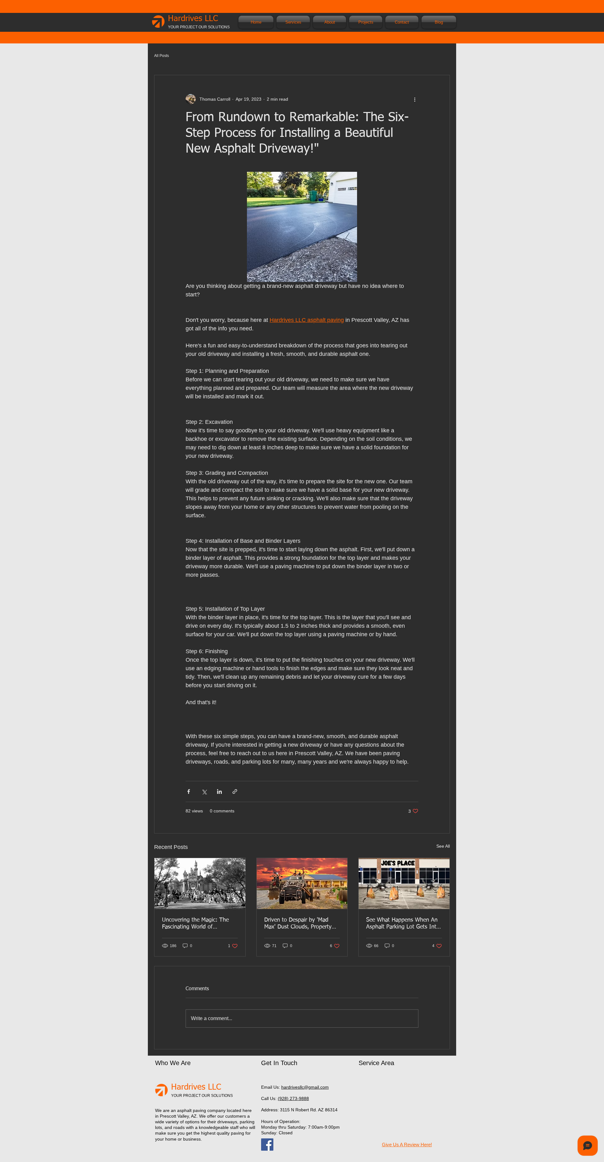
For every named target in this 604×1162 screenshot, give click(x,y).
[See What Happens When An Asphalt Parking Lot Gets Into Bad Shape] (404, 883)
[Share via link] (235, 791)
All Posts (161, 55)
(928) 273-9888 (293, 1098)
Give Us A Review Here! (407, 1144)
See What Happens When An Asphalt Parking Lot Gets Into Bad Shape (402, 923)
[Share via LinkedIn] (219, 791)
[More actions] (414, 99)
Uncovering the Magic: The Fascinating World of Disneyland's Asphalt (195, 923)
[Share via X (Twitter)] (204, 791)
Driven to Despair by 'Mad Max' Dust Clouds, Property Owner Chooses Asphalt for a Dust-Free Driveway (300, 923)
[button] (293, 22)
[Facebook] (267, 1144)
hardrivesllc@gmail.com (305, 1087)
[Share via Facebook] (189, 791)
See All (443, 846)
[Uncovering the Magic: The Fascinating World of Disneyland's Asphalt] (199, 883)
